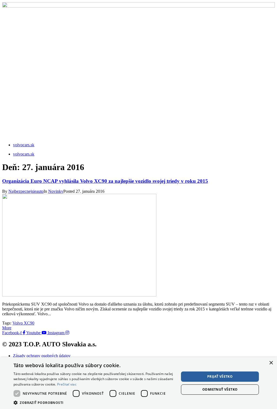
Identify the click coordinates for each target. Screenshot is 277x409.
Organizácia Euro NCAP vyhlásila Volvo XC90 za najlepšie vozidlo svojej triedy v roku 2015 (105, 181)
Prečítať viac (67, 384)
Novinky (55, 191)
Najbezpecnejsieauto (26, 191)
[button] (94, 402)
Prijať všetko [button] (220, 376)
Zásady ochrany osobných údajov (42, 355)
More (6, 328)
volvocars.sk (23, 145)
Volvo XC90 (23, 323)
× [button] (271, 363)
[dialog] (138, 383)
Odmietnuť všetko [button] (220, 389)
